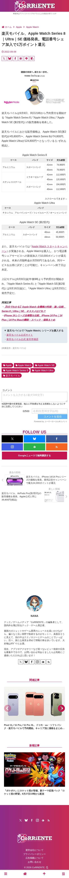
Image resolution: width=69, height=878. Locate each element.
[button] (32, 58)
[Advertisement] (34, 546)
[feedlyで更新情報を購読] (34, 446)
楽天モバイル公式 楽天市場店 (22, 339)
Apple (9, 365)
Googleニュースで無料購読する (34, 455)
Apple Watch (24, 365)
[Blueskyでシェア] (9, 58)
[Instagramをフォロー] (12, 446)
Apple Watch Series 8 (17, 370)
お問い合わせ (34, 862)
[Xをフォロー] (12, 438)
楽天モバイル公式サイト (19, 334)
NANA (34, 616)
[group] (34, 708)
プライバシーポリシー (34, 854)
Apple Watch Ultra (43, 370)
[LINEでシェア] (26, 58)
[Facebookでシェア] (15, 58)
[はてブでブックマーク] (20, 58)
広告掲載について (34, 858)
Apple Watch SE (46, 365)
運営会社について (34, 850)
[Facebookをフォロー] (56, 438)
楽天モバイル (13, 375)
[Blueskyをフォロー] (34, 438)
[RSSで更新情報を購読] (56, 446)
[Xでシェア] (4, 58)
